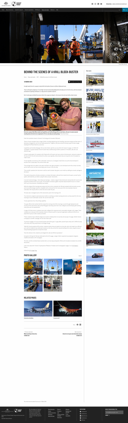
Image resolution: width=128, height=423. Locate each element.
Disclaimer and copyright (68, 411)
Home (3, 9)
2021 (38, 77)
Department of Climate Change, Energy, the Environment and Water (13, 416)
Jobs (57, 9)
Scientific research (19, 9)
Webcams (67, 409)
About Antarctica (9, 9)
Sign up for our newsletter (111, 409)
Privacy (67, 414)
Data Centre (59, 417)
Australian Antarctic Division (7, 418)
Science (49, 411)
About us (52, 9)
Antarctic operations (29, 9)
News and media (45, 9)
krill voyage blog (33, 250)
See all (80, 255)
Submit (106, 415)
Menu (124, 9)
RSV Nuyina (37, 9)
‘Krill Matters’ (75, 245)
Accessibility (68, 415)
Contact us (59, 411)
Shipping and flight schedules (60, 415)
